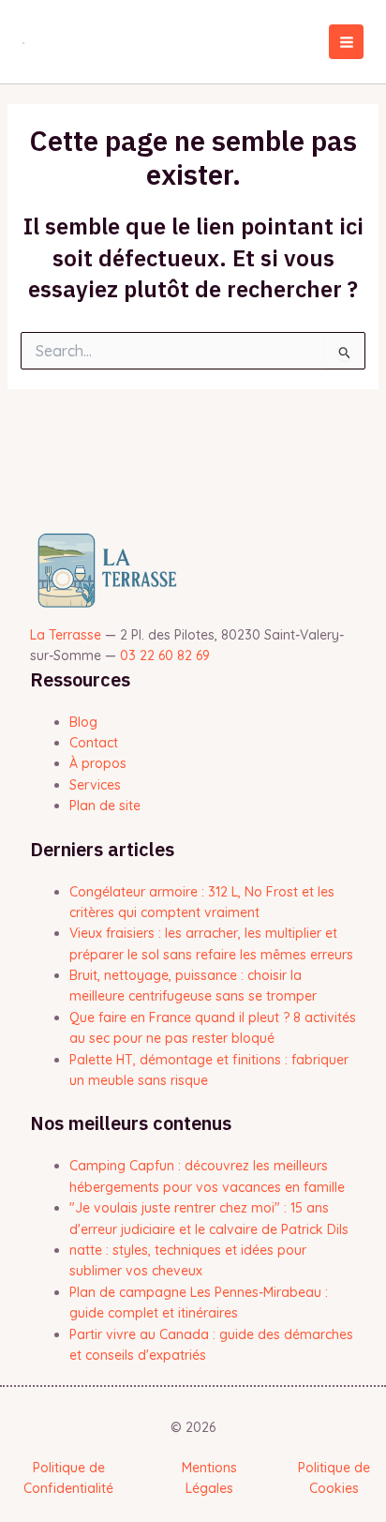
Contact (93, 742)
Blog (83, 722)
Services (95, 784)
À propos (97, 763)
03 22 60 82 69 (165, 655)
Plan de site (105, 805)
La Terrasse (65, 634)
